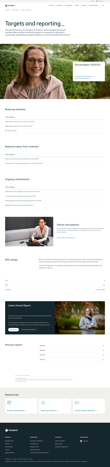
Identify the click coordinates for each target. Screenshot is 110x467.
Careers (77, 5)
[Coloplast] (55, 430)
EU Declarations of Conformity (29, 461)
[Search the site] (103, 5)
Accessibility (67, 461)
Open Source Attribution (75, 461)
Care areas (59, 5)
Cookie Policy (7, 461)
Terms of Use (13, 461)
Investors (83, 5)
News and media (93, 5)
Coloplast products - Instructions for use (44, 461)
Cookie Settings (84, 461)
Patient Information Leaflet (58, 461)
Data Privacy (19, 461)
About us (51, 5)
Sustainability (68, 5)
